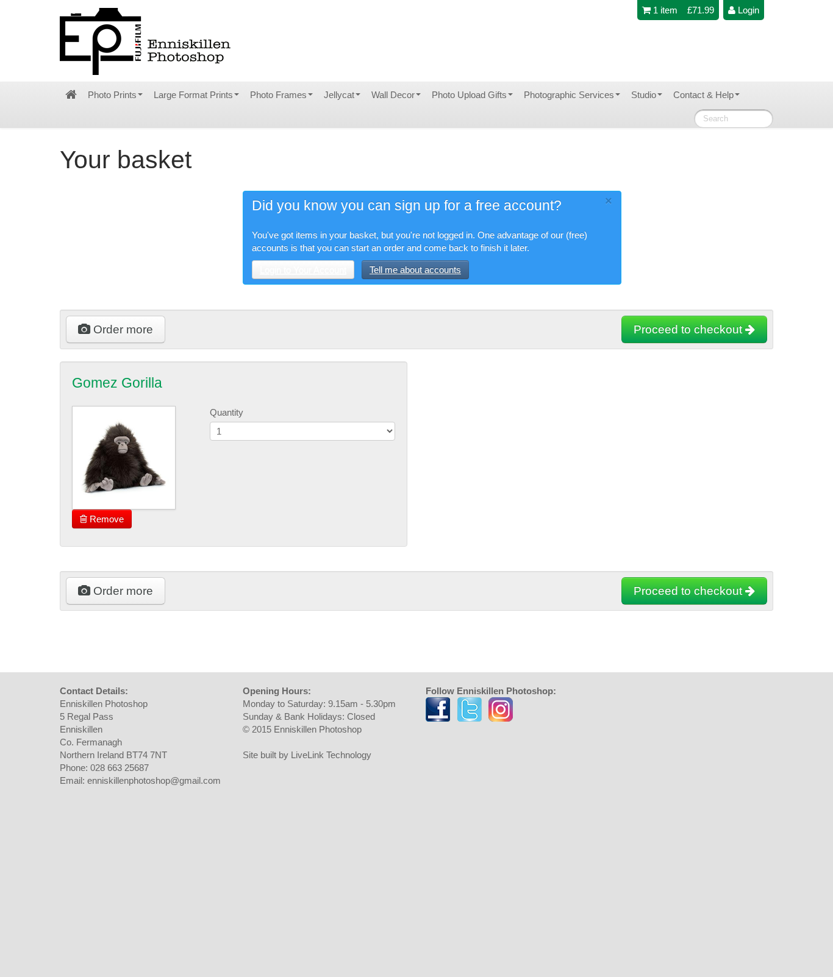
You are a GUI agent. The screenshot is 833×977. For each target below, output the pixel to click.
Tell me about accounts (415, 270)
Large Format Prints (193, 95)
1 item (664, 10)
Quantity (226, 412)
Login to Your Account (303, 270)
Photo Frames (278, 95)
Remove (105, 519)
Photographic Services (569, 95)
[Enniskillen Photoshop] (146, 41)
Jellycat (339, 95)
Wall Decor (393, 95)
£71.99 (700, 10)
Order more (121, 329)
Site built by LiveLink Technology (307, 755)
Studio (643, 95)
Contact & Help (703, 95)
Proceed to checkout (689, 329)
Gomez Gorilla (117, 383)
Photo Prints (112, 95)
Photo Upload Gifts (469, 95)
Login (747, 10)
